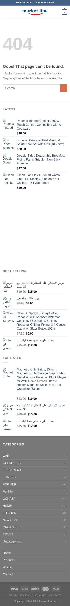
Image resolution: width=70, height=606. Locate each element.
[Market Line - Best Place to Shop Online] (35, 12)
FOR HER (9, 484)
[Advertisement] (35, 230)
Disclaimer (39, 595)
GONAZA (9, 498)
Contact (8, 574)
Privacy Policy (19, 595)
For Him (8, 491)
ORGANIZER (12, 527)
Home (7, 553)
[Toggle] (65, 560)
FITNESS (9, 477)
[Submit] (63, 88)
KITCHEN (9, 513)
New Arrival (10, 520)
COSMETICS (12, 463)
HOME (7, 505)
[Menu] (5, 11)
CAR (6, 455)
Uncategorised (12, 541)
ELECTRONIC (12, 470)
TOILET (8, 534)
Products (9, 560)
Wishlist (8, 567)
